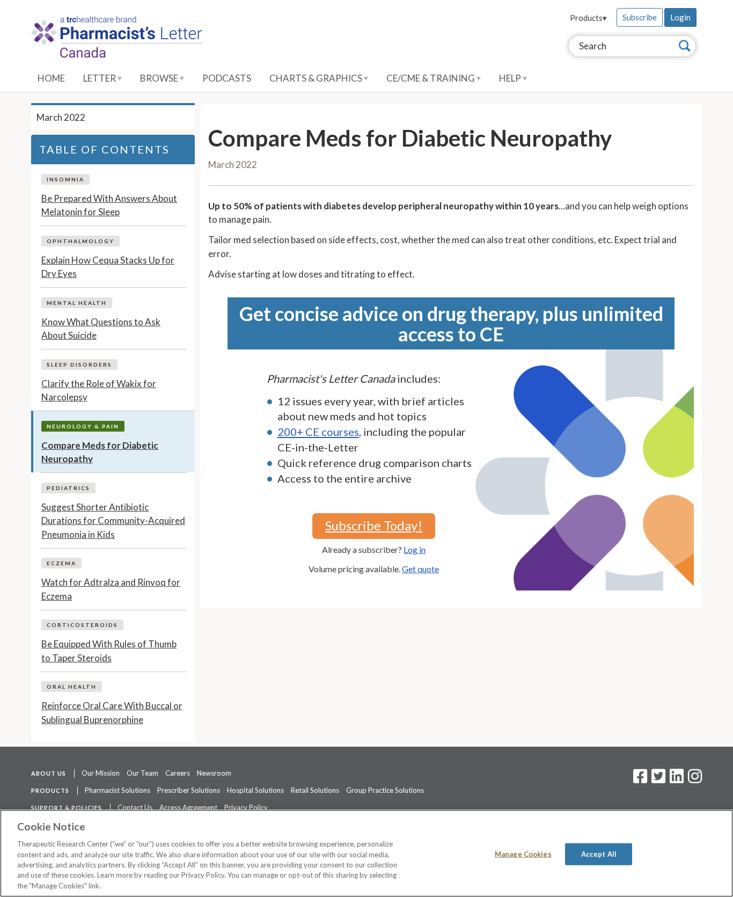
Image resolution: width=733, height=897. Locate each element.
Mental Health (77, 303)
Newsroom (214, 773)
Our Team (142, 773)
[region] (366, 853)
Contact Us (135, 807)
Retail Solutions (315, 790)
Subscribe (639, 17)
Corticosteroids (82, 625)
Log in (415, 549)
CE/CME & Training (431, 78)
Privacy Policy (246, 807)
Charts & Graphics (316, 78)
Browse (160, 78)
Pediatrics (68, 488)
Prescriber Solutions (188, 790)
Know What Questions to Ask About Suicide (100, 328)
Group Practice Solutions (385, 790)
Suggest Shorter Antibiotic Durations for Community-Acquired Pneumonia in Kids (113, 520)
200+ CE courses (318, 431)
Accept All (599, 853)
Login (680, 17)
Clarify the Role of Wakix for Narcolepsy (98, 390)
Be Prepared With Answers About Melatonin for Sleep (109, 205)
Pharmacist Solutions (117, 790)
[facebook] (640, 779)
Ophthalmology (80, 241)
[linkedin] (676, 779)
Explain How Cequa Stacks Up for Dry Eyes (107, 267)
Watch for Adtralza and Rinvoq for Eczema (110, 589)
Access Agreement (188, 807)
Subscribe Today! (373, 525)
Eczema (61, 563)
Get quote (420, 569)
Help (511, 78)
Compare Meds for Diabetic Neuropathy (99, 452)
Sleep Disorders (79, 364)
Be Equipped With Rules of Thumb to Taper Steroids (109, 650)
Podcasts (226, 78)
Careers (177, 773)
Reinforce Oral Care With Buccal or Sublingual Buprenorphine (111, 712)
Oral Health (72, 686)
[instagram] (695, 779)
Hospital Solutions (255, 790)
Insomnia (65, 179)
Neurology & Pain (83, 426)
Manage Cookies (523, 853)
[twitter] (657, 779)
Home (51, 78)
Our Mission (101, 773)
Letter (100, 78)
